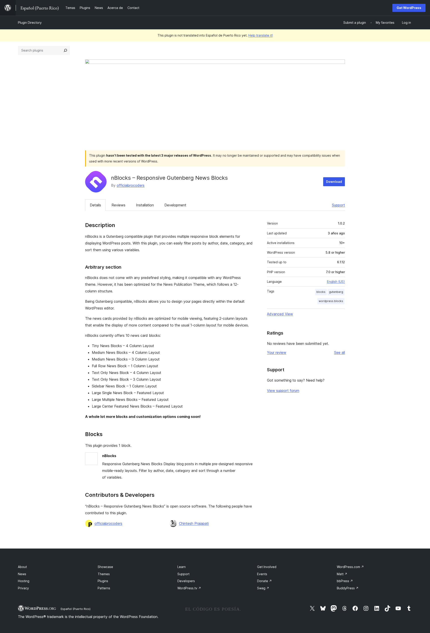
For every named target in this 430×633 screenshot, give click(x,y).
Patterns (104, 588)
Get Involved (266, 567)
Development (175, 205)
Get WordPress (409, 8)
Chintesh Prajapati (194, 523)
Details (95, 205)
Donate (264, 581)
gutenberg (336, 292)
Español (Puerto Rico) (75, 609)
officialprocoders (130, 185)
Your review (276, 352)
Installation (145, 205)
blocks (320, 292)
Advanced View (280, 314)
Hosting (23, 581)
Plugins (103, 581)
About (22, 567)
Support (338, 205)
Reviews (118, 205)
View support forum (283, 390)
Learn (181, 567)
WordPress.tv (189, 588)
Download (334, 182)
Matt (342, 574)
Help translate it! (260, 35)
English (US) (336, 281)
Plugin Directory (30, 22)
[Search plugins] (65, 50)
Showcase (105, 567)
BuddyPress (348, 588)
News (22, 574)
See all (339, 352)
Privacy (23, 588)
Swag (263, 588)
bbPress (345, 581)
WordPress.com (350, 567)
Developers (186, 581)
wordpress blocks (331, 301)
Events (262, 574)
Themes (104, 574)
